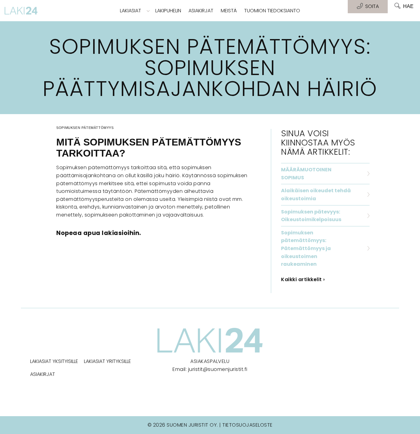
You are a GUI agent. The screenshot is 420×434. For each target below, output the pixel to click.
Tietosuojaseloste (247, 424)
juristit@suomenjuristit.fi (218, 369)
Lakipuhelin (168, 10)
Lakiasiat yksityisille (54, 361)
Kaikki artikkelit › (303, 279)
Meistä (229, 10)
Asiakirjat (200, 10)
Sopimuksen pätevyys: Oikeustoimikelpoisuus (311, 215)
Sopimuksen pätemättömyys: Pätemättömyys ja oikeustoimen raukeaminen (306, 248)
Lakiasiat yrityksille (107, 361)
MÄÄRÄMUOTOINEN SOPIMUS (306, 173)
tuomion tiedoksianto (272, 10)
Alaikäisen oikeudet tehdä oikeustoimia (316, 194)
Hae (408, 6)
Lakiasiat (130, 10)
